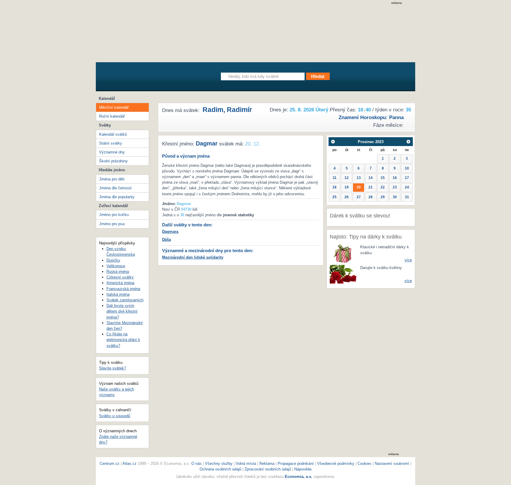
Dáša (166, 239)
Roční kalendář (112, 116)
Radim (213, 109)
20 (359, 187)
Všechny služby (219, 463)
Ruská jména (117, 271)
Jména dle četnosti (115, 188)
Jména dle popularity (117, 197)
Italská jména (118, 294)
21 (370, 187)
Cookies (364, 463)
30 (395, 197)
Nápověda (302, 469)
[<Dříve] (332, 141)
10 (407, 168)
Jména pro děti (111, 179)
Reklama (267, 463)
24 (407, 187)
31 (407, 197)
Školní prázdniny (113, 161)
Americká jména (120, 283)
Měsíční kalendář (114, 107)
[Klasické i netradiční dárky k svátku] (343, 253)
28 (370, 197)
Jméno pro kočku (114, 214)
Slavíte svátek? (112, 368)
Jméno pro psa (111, 224)
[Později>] (408, 141)
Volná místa (246, 463)
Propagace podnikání (296, 463)
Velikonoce (115, 266)
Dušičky (113, 260)
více (408, 260)
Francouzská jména (123, 288)
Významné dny (112, 152)
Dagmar (207, 143)
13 (359, 178)
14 (370, 178)
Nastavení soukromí (392, 463)
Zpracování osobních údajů (268, 469)
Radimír (239, 109)
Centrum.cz (109, 463)
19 (347, 187)
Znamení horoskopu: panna (371, 117)
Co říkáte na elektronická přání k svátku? (123, 340)
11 (335, 178)
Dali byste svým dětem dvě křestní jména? (122, 311)
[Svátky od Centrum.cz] (150, 78)
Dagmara (170, 231)
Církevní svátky (120, 277)
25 (334, 197)
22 (383, 187)
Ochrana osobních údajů (220, 469)
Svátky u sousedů (114, 416)
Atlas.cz (129, 463)
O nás (196, 463)
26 (347, 197)
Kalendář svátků (113, 134)
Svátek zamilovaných (124, 300)
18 (334, 187)
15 (383, 178)
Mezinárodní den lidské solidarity (192, 257)
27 (359, 197)
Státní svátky (110, 143)
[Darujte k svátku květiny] (343, 274)
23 (395, 187)
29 (383, 197)
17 (407, 178)
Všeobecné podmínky (335, 463)
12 (347, 178)
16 (395, 178)
